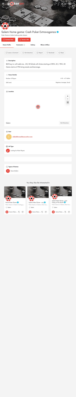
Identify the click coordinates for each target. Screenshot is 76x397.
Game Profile (7, 45)
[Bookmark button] (22, 211)
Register (72, 3)
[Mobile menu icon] (3, 4)
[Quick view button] (19, 211)
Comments (20, 45)
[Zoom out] (67, 98)
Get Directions (64, 123)
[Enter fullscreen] (67, 102)
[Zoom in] (67, 96)
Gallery (33, 45)
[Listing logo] (5, 26)
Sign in (66, 3)
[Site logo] (16, 3)
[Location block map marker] (38, 107)
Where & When (45, 45)
